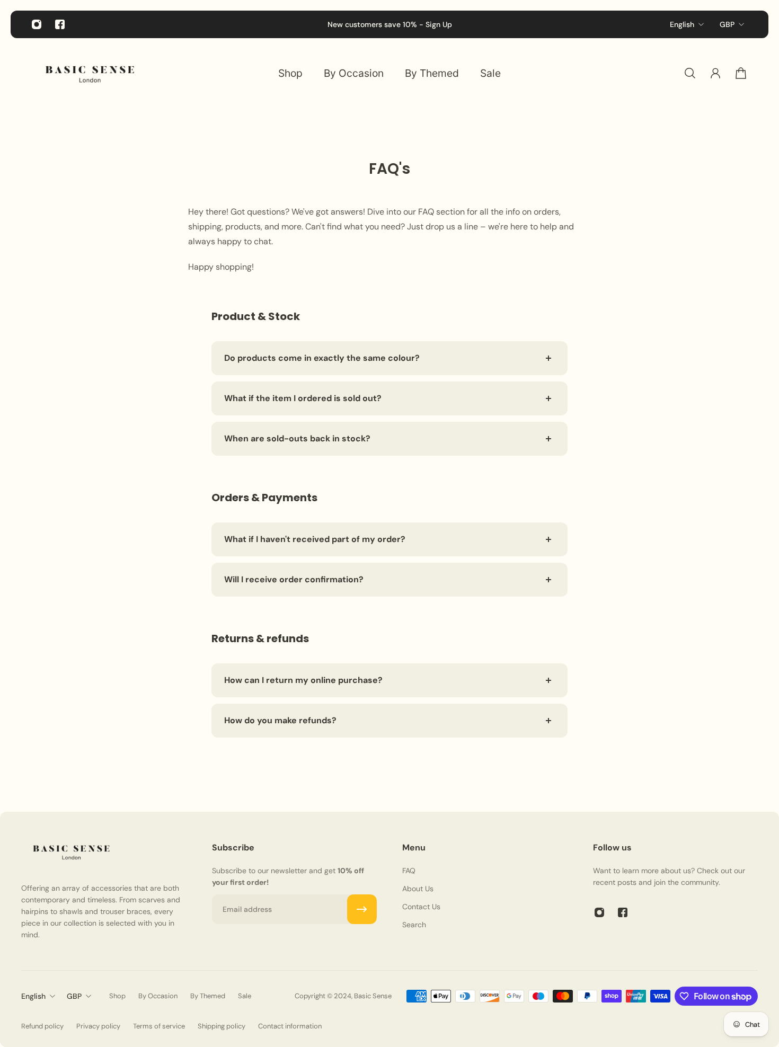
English (682, 24)
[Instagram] (36, 24)
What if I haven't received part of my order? (314, 539)
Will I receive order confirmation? (294, 579)
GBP (727, 24)
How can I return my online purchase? (303, 680)
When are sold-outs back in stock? (297, 438)
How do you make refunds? (280, 720)
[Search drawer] (690, 73)
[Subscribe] (362, 909)
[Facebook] (60, 24)
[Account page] (715, 73)
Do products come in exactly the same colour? (322, 357)
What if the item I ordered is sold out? (303, 398)
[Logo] (90, 73)
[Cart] (741, 73)
